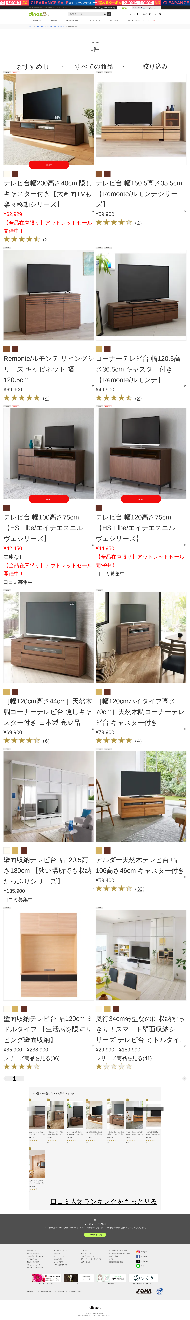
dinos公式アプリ (59, 1259)
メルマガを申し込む (95, 1235)
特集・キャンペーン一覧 (136, 21)
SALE (155, 21)
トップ (31, 26)
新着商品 (54, 21)
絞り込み (155, 66)
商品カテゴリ (37, 21)
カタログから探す (72, 21)
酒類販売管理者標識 (116, 1262)
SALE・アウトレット (61, 1250)
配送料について (86, 1253)
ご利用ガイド (86, 1250)
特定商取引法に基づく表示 (118, 1250)
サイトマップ (113, 1259)
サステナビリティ (75, 1291)
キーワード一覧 (59, 1256)
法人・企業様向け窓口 (45, 1291)
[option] (36, 1122)
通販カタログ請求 (33, 1262)
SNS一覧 (57, 1253)
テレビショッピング (94, 21)
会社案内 (30, 1291)
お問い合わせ (86, 1262)
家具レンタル (114, 21)
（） (46, 239)
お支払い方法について (89, 1256)
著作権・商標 (113, 1256)
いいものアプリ (59, 1262)
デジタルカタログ (33, 1259)
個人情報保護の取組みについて (119, 1253)
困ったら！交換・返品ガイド (91, 1259)
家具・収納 (40, 26)
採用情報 (61, 1291)
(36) (31, 1058)
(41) (124, 1058)
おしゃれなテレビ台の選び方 (55, 26)
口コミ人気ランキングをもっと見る (103, 1201)
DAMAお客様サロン (61, 1265)
